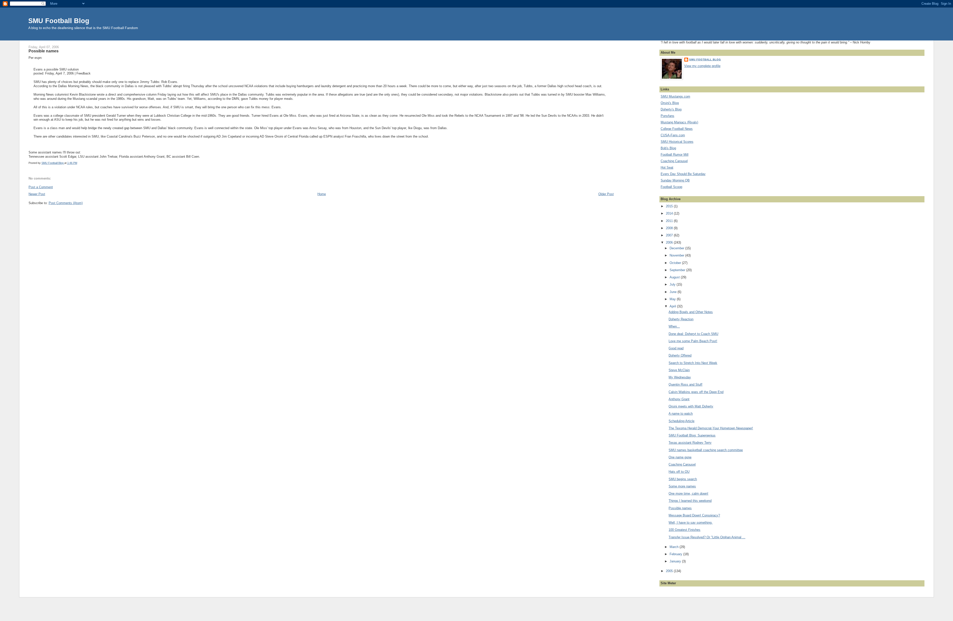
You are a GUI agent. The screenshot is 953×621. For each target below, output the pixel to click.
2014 (670, 213)
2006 (670, 242)
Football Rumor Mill (674, 154)
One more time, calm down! (688, 493)
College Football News (677, 129)
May (673, 299)
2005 (670, 571)
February (676, 554)
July (673, 284)
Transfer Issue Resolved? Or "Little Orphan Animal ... (707, 537)
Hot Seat (667, 167)
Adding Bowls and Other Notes (691, 312)
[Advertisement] (59, 611)
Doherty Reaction (681, 319)
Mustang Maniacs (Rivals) (679, 122)
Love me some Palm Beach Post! (693, 341)
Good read (676, 348)
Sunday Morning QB (675, 180)
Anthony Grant (679, 399)
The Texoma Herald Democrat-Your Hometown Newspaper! (711, 428)
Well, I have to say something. (691, 522)
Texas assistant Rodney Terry (690, 442)
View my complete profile (702, 66)
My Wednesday (680, 377)
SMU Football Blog (58, 21)
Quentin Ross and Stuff (685, 384)
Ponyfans (667, 116)
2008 (670, 228)
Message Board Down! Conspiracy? (694, 515)
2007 (670, 235)
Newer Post (37, 194)
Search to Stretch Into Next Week (693, 363)
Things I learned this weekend (690, 501)
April (673, 306)
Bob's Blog (668, 148)
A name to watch (681, 413)
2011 (670, 221)
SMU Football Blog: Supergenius (692, 435)
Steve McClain (679, 370)
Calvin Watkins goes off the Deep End (696, 392)
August (675, 277)
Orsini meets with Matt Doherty (691, 406)
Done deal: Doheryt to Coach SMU (693, 334)
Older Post (606, 194)
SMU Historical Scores (677, 142)
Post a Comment (41, 187)
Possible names (680, 508)
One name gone (680, 457)
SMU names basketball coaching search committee (706, 450)
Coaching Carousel (674, 161)
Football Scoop (671, 187)
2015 (670, 206)
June (674, 292)
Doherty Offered (680, 355)
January (676, 561)
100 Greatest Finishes (684, 530)
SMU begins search (683, 479)
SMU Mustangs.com (675, 96)
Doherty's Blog (671, 109)
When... (674, 326)
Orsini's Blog (670, 103)
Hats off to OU (679, 472)
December (677, 248)
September (678, 270)
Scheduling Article (681, 421)
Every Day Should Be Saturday (683, 174)
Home (321, 194)
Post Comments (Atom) (66, 203)
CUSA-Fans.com (673, 135)
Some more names (682, 486)
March (675, 547)
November (677, 255)
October (676, 263)
